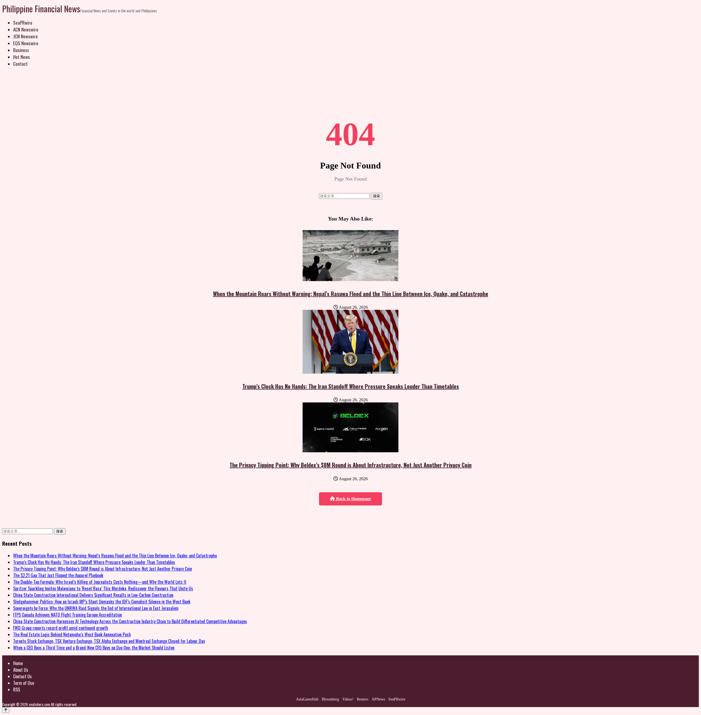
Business (21, 50)
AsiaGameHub (307, 699)
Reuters (362, 699)
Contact (20, 63)
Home (18, 663)
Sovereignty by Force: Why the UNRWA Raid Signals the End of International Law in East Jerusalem (96, 608)
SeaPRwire (22, 22)
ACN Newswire (25, 29)
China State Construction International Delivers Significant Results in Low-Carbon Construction (93, 595)
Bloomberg (330, 699)
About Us (20, 670)
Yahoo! (348, 699)
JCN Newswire (25, 36)
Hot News (21, 56)
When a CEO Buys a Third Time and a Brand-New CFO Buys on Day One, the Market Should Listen (93, 647)
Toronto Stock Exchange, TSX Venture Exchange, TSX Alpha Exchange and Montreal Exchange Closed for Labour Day (109, 641)
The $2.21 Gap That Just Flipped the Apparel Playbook (58, 575)
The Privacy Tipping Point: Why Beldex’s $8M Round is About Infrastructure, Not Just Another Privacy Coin (350, 465)
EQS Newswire (25, 43)
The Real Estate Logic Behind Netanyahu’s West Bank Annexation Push (72, 634)
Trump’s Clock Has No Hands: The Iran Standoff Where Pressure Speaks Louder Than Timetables (350, 386)
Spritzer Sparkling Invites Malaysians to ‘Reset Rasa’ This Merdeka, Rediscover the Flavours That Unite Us (103, 588)
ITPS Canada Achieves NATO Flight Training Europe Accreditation (67, 614)
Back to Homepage (353, 498)
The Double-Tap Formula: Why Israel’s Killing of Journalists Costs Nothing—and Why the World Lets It (99, 582)
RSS (16, 689)
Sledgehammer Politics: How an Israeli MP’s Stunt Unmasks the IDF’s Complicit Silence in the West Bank (101, 601)
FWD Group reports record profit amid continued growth (60, 628)
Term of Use (23, 683)
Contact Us (22, 676)
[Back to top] (5, 710)
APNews (378, 699)
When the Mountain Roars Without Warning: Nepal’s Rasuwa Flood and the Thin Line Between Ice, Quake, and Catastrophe (350, 294)
